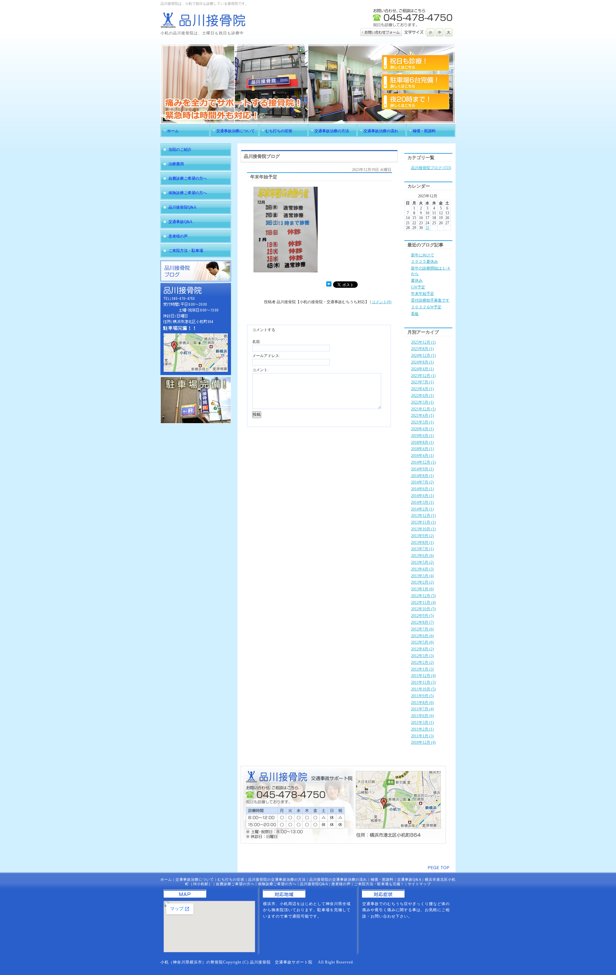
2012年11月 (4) (423, 602)
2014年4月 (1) (422, 495)
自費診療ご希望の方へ (235, 884)
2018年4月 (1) (422, 449)
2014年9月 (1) (422, 469)
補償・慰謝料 (382, 879)
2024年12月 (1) (423, 355)
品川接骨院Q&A (314, 884)
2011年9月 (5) (422, 696)
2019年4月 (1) (422, 435)
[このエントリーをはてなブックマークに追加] (328, 285)
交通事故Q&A (409, 879)
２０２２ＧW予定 (426, 307)
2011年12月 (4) (423, 675)
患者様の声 (341, 884)
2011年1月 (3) (422, 736)
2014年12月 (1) (423, 462)
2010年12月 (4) (423, 742)
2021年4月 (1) (422, 415)
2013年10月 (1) (423, 529)
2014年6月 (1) (422, 489)
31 (427, 228)
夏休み (417, 280)
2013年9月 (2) (422, 536)
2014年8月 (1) (422, 476)
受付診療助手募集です (430, 300)
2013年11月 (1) (423, 522)
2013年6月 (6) (422, 555)
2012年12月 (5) (423, 596)
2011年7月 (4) (422, 709)
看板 (415, 314)
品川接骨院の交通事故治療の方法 (277, 879)
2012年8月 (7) (422, 622)
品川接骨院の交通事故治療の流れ (338, 879)
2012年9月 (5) (422, 615)
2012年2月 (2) (422, 662)
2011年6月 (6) (422, 716)
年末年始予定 (422, 293)
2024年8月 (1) (422, 362)
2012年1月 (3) (422, 669)
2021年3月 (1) (422, 422)
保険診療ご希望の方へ (277, 884)
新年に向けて (422, 255)
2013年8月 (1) (422, 542)
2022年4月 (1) (422, 395)
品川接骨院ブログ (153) (431, 168)
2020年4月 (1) (422, 429)
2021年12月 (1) (423, 409)
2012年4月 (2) (422, 649)
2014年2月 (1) (422, 509)
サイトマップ (419, 884)
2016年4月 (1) (422, 455)
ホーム (166, 879)
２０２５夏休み (424, 261)
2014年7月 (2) (422, 482)
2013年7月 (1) (422, 549)
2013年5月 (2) (422, 562)
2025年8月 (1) (422, 348)
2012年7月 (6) (422, 629)
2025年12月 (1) (423, 342)
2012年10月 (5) (423, 609)
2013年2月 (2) (422, 582)
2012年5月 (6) (422, 642)
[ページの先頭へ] (438, 867)
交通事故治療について (194, 879)
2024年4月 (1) (422, 369)
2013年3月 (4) (422, 576)
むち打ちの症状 (231, 879)
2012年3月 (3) (422, 656)
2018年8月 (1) (422, 442)
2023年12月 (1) (423, 375)
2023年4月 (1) (422, 389)
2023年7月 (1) (422, 382)
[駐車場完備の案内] (195, 422)
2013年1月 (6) (422, 589)
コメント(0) (381, 302)
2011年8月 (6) (422, 702)
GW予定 (418, 287)
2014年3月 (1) (422, 502)
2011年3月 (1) (422, 722)
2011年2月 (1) (422, 729)
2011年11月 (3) (423, 682)
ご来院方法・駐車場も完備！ (379, 884)
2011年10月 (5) (423, 689)
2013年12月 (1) (423, 515)
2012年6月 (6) (422, 636)
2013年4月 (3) (422, 569)
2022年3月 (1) (422, 402)
